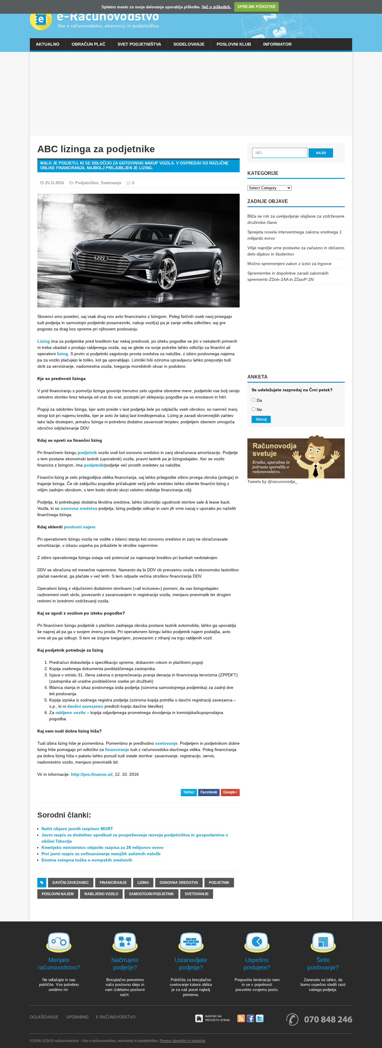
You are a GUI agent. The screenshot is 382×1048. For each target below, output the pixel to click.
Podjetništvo (86, 183)
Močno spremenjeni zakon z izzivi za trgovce (289, 263)
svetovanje (166, 743)
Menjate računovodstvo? (59, 964)
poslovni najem (79, 526)
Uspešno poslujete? (257, 964)
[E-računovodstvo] (191, 19)
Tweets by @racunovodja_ (272, 481)
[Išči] (280, 152)
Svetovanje (111, 183)
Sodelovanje (188, 44)
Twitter (189, 792)
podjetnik (87, 452)
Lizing (43, 341)
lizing (62, 353)
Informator (277, 44)
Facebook (209, 792)
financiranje (117, 749)
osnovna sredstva (79, 508)
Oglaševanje (44, 1017)
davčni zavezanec (85, 706)
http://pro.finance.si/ (92, 774)
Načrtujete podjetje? (124, 964)
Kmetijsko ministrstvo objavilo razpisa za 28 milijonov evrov (102, 847)
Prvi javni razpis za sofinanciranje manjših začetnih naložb (101, 853)
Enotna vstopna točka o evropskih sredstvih (86, 860)
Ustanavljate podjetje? (191, 964)
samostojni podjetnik (151, 894)
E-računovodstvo (115, 1017)
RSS (241, 1019)
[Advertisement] (191, 94)
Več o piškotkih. (216, 6)
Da (259, 400)
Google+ (230, 792)
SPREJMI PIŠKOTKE (256, 6)
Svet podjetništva (139, 44)
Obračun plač (88, 44)
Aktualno (47, 44)
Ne (259, 409)
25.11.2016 (54, 183)
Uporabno (77, 1017)
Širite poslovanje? (323, 964)
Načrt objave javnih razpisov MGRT (77, 828)
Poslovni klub (234, 44)
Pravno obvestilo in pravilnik (182, 1041)
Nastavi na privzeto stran (217, 1018)
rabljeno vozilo (71, 712)
